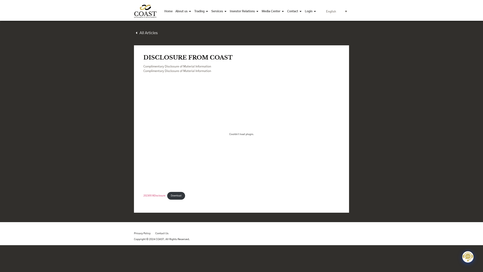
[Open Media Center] (282, 11)
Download (176, 196)
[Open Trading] (206, 11)
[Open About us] (190, 11)
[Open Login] (314, 11)
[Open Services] (225, 11)
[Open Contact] (300, 11)
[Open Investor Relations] (257, 11)
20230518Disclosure (154, 196)
